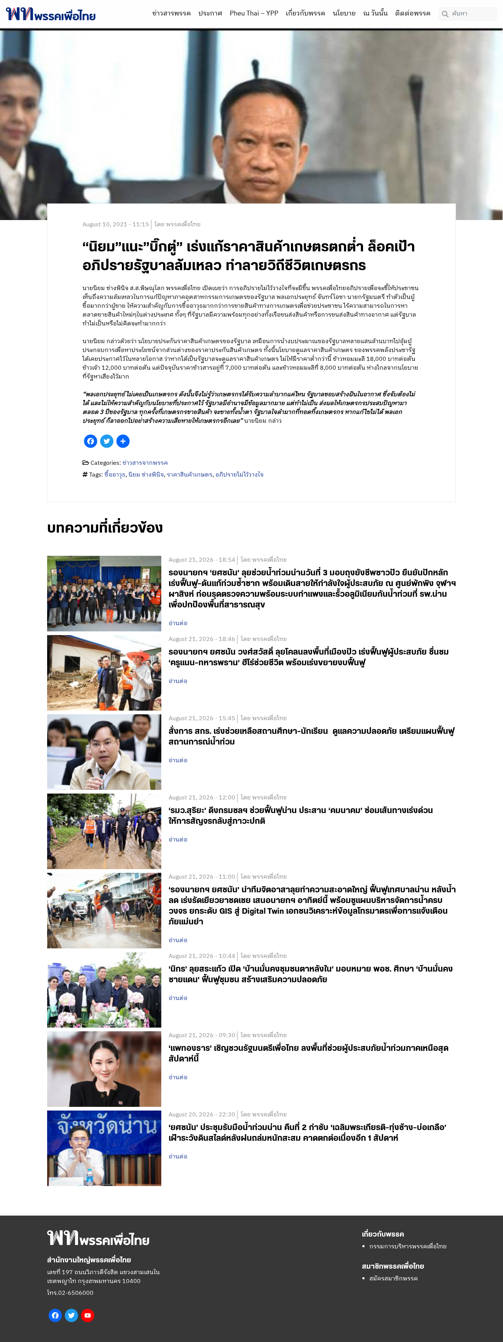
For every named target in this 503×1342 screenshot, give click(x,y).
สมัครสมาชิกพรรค (393, 1279)
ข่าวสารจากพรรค (145, 463)
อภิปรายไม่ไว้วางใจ (239, 475)
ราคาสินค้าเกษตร (189, 475)
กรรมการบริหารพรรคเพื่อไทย (408, 1247)
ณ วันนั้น (375, 13)
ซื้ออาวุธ (115, 475)
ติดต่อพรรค (413, 13)
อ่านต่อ (178, 623)
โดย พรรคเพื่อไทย (178, 225)
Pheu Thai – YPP (254, 13)
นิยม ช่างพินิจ (146, 475)
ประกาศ (210, 13)
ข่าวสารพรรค (171, 13)
